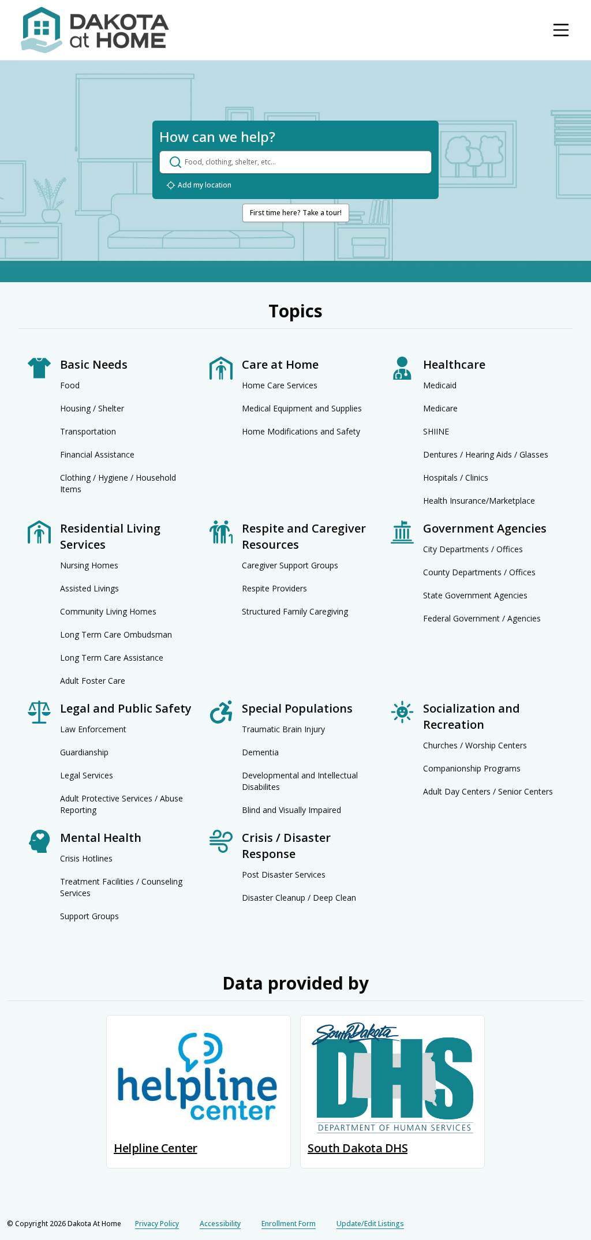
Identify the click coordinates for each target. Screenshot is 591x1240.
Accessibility (220, 1223)
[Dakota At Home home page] (95, 30)
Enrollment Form (288, 1223)
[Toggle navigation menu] (561, 30)
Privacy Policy (157, 1223)
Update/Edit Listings (370, 1223)
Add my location (204, 185)
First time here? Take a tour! (296, 213)
